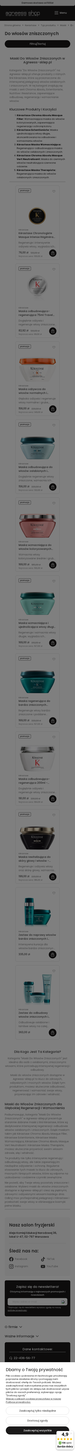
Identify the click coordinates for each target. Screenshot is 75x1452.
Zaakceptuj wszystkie (37, 1430)
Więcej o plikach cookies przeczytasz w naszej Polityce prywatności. (33, 1400)
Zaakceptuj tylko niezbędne (37, 1411)
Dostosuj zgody (37, 1420)
